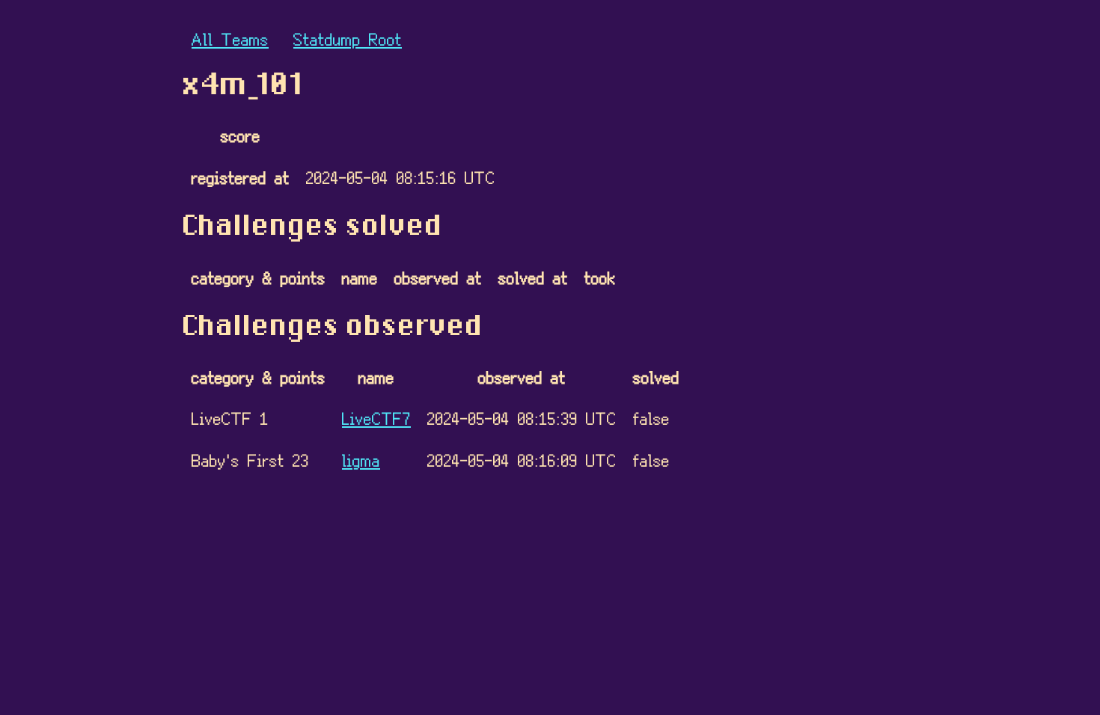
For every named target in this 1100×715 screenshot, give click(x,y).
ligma (361, 459)
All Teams (230, 38)
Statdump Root (347, 38)
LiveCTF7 (376, 417)
